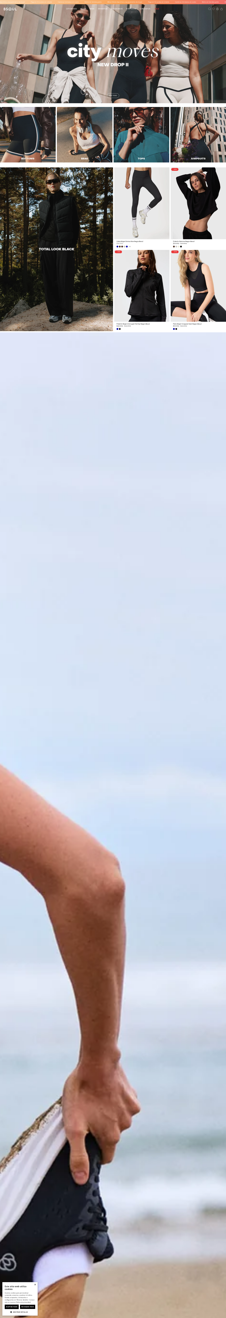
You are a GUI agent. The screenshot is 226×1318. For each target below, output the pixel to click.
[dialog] (20, 1299)
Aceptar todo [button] (12, 1307)
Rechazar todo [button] (27, 1307)
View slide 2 (114, 100)
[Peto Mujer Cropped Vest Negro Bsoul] (198, 286)
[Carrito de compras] (222, 9)
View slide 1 (111, 100)
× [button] (35, 1285)
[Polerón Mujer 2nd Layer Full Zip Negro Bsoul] (142, 286)
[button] (83, 9)
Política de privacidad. (23, 1302)
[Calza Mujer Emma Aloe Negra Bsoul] (142, 203)
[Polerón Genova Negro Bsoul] (198, 203)
